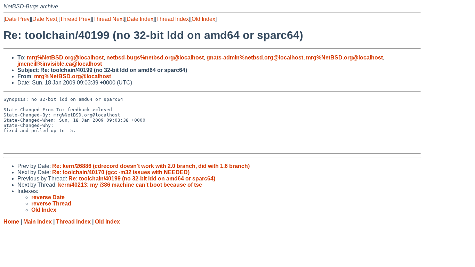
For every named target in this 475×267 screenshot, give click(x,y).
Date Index (140, 19)
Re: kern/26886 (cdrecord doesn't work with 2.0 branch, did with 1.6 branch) (151, 166)
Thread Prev (75, 19)
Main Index (37, 222)
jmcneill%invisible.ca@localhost (59, 64)
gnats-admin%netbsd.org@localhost (255, 57)
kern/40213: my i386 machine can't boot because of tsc (130, 185)
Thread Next (108, 19)
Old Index (203, 19)
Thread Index (172, 19)
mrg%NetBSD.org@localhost (65, 57)
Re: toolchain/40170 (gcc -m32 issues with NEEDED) (121, 172)
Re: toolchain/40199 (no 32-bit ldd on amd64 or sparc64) (142, 178)
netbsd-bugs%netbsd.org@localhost (155, 57)
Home (11, 222)
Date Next (44, 19)
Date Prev (17, 19)
